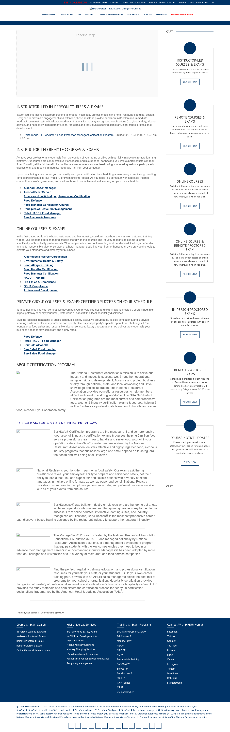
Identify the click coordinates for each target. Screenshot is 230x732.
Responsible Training (128, 659)
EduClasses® (124, 636)
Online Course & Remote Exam (33, 650)
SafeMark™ (123, 664)
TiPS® (120, 687)
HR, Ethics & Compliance (40, 282)
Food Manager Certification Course (46, 205)
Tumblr (171, 668)
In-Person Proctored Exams (31, 636)
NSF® (120, 654)
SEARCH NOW (190, 81)
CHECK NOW (190, 462)
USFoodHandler (125, 692)
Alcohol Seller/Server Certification (45, 257)
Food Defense (33, 200)
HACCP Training (34, 278)
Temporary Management (80, 663)
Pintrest (171, 650)
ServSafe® (122, 668)
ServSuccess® (124, 673)
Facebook (172, 631)
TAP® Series (123, 682)
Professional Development (41, 290)
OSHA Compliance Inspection (82, 654)
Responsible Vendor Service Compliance (88, 658)
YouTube (172, 645)
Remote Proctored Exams (30, 640)
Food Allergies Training (39, 265)
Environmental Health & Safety (43, 261)
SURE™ (121, 678)
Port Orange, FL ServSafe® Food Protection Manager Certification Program (68, 135)
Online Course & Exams (134, 2)
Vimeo (170, 659)
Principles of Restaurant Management (48, 209)
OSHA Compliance (36, 286)
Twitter (171, 636)
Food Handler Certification (41, 269)
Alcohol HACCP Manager (40, 188)
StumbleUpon (174, 682)
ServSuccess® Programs (40, 217)
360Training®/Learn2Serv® (131, 631)
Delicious (172, 678)
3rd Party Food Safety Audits (82, 631)
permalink (59, 612)
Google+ (171, 640)
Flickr (170, 654)
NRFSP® (121, 650)
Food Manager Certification (41, 273)
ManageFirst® (124, 640)
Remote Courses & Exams (162, 2)
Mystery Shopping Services (81, 649)
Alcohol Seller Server (37, 192)
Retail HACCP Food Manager (42, 213)
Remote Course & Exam (29, 645)
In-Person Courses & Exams (104, 2)
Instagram (172, 664)
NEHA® (120, 645)
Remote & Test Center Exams (194, 2)
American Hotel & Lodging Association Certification (57, 196)
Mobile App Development (80, 644)
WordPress (172, 673)
